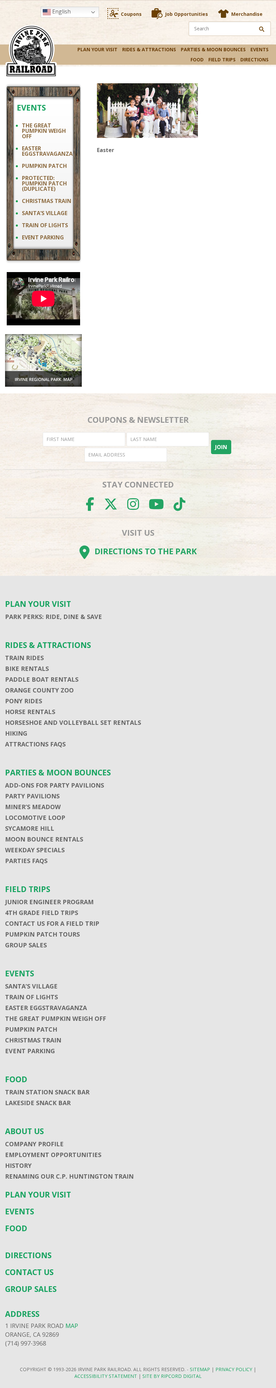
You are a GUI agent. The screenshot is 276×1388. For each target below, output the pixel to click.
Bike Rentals (27, 669)
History (18, 1165)
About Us (24, 1131)
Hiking (16, 733)
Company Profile (34, 1144)
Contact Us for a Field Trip (52, 923)
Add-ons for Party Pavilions (54, 785)
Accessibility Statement (105, 1376)
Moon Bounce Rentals (44, 839)
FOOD (197, 59)
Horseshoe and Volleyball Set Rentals (73, 722)
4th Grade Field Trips (41, 913)
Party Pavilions (32, 796)
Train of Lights (45, 225)
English (61, 11)
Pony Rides (23, 701)
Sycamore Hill (29, 828)
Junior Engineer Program (49, 902)
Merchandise (247, 14)
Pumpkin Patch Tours (42, 934)
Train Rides (24, 658)
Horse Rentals (30, 712)
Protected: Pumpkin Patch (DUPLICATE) (44, 183)
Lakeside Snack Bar (38, 1103)
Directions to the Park (146, 551)
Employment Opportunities (53, 1155)
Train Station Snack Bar (47, 1092)
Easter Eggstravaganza (47, 151)
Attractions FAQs (35, 744)
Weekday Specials (35, 850)
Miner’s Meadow (33, 807)
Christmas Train (46, 201)
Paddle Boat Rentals (41, 679)
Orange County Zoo (39, 690)
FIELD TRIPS (222, 59)
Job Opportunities (186, 14)
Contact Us (29, 1272)
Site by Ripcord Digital (172, 1376)
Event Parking (43, 237)
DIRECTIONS (254, 59)
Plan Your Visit (97, 49)
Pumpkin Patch (44, 166)
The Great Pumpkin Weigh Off (44, 131)
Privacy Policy (233, 1369)
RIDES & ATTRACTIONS (149, 49)
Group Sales (26, 945)
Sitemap (200, 1369)
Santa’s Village (44, 213)
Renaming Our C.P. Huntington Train (69, 1176)
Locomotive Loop (35, 818)
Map (71, 1326)
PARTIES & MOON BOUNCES (213, 49)
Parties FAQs (26, 861)
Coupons (131, 14)
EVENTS (259, 49)
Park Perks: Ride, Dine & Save (53, 617)
